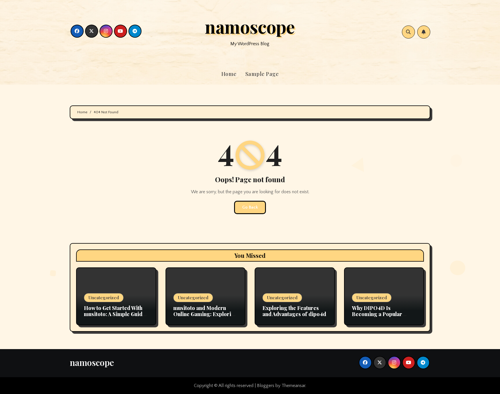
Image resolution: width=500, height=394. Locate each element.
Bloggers (265, 385)
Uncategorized (104, 297)
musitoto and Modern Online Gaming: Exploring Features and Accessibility (205, 317)
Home (229, 73)
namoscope (250, 26)
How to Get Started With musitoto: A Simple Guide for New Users (114, 314)
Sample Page (262, 73)
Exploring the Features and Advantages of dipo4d (294, 311)
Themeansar (293, 385)
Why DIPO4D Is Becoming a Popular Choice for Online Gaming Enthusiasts (384, 317)
